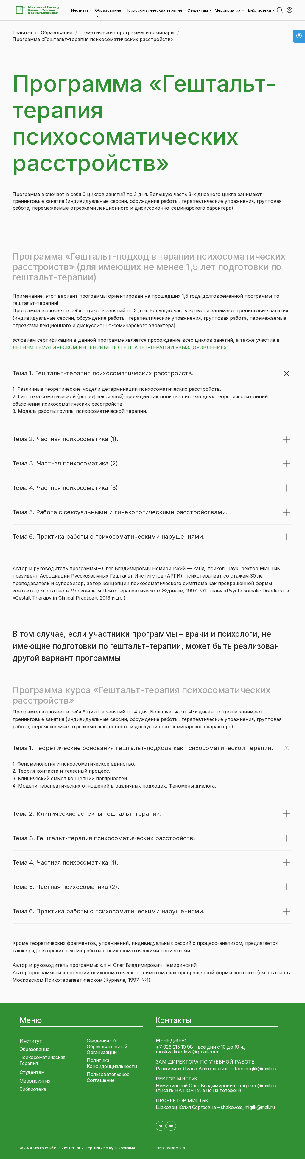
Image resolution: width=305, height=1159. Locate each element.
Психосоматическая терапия (154, 10)
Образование (56, 32)
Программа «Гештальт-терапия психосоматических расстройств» (93, 39)
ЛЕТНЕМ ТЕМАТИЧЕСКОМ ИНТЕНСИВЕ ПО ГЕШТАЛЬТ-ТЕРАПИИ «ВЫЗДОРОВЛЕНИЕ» (119, 347)
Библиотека (259, 10)
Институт (79, 10)
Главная (22, 32)
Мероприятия (227, 10)
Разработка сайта (170, 1148)
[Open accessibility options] (299, 36)
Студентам (197, 10)
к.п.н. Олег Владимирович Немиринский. (148, 965)
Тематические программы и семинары (127, 32)
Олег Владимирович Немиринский (144, 568)
